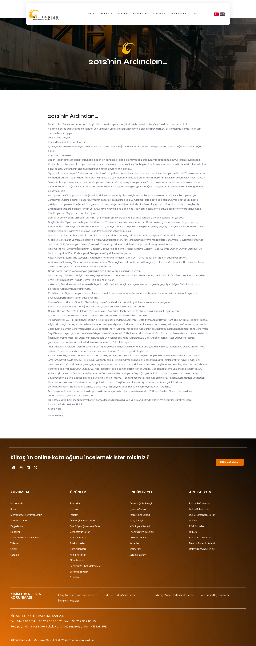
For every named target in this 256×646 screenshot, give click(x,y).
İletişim (195, 13)
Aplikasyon (158, 13)
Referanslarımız (179, 13)
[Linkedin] (28, 467)
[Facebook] (14, 467)
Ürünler (121, 13)
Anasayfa (91, 13)
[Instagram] (21, 467)
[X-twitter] (35, 467)
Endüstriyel (138, 13)
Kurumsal (106, 13)
